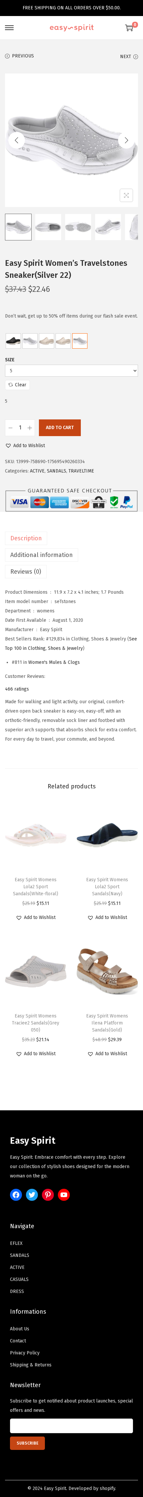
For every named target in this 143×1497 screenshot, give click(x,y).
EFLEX (16, 1243)
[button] (25, 445)
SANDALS (56, 471)
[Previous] (16, 140)
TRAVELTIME (81, 471)
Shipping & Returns (31, 1365)
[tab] (71, 538)
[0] (129, 28)
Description (26, 538)
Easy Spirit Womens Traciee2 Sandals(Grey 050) (35, 1023)
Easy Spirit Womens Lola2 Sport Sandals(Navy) (107, 887)
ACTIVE (37, 471)
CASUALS (19, 1279)
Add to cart (60, 427)
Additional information (41, 555)
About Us (19, 1329)
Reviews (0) (25, 571)
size (10, 360)
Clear (20, 385)
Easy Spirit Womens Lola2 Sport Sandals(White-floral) (35, 887)
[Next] (126, 140)
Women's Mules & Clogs (54, 662)
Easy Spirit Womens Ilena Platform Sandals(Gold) (107, 1023)
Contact (18, 1341)
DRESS (17, 1291)
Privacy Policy (25, 1353)
